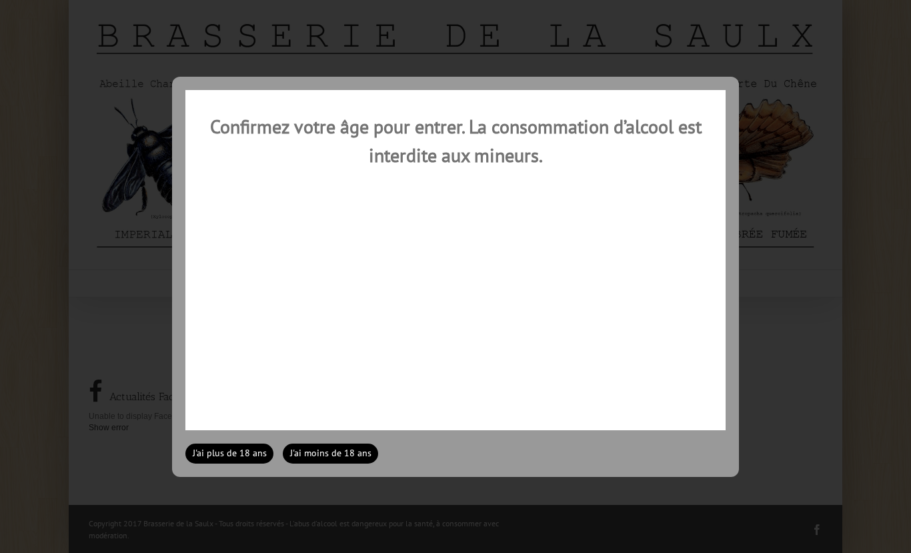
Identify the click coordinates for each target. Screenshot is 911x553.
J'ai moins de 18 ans (330, 453)
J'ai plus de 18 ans (230, 453)
